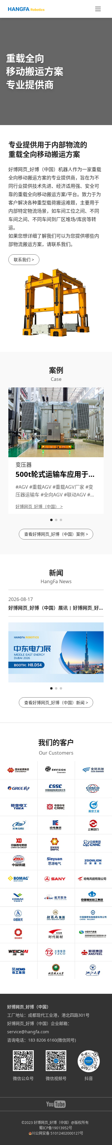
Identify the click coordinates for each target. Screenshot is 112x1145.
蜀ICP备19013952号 (55, 1127)
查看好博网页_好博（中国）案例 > (56, 534)
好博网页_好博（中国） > (39, 506)
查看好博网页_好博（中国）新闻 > (56, 702)
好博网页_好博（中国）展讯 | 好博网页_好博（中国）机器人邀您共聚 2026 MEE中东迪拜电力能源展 (56, 607)
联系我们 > (24, 259)
